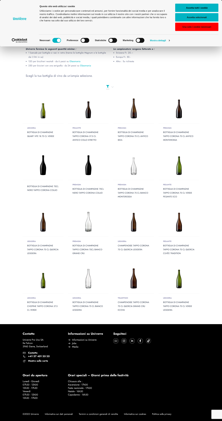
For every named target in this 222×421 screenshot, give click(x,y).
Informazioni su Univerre (84, 340)
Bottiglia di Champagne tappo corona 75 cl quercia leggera (42, 249)
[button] (179, 165)
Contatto (32, 353)
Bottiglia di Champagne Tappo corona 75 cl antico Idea (133, 136)
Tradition (123, 298)
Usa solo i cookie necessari (196, 27)
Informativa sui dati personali (59, 414)
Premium (122, 128)
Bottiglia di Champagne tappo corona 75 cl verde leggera (177, 306)
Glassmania (74, 61)
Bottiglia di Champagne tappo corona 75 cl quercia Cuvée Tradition (178, 249)
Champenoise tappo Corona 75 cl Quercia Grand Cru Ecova (133, 306)
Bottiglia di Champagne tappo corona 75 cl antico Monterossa (178, 136)
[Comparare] (47, 108)
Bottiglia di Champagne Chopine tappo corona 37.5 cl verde (42, 306)
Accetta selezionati (197, 17)
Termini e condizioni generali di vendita (98, 414)
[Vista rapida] (38, 108)
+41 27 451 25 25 (39, 356)
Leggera (31, 128)
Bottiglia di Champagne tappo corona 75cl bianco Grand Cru (87, 249)
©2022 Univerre (31, 414)
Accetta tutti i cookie (197, 7)
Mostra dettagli (158, 40)
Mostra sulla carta (38, 361)
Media (75, 346)
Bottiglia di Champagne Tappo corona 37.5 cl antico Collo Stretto (85, 136)
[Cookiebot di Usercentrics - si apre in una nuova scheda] (19, 40)
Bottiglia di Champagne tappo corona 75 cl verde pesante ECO (177, 192)
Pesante (76, 128)
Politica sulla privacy (161, 414)
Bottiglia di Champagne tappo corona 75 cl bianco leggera (87, 306)
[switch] (85, 40)
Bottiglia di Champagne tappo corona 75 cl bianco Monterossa (133, 192)
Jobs (74, 343)
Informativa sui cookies (135, 414)
